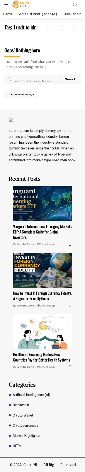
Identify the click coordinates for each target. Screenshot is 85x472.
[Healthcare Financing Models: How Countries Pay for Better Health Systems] (42, 331)
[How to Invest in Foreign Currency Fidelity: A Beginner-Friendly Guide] (42, 270)
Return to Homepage (21, 94)
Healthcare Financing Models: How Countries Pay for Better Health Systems (41, 357)
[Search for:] (36, 79)
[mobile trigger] (8, 4)
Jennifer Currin (25, 244)
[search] (76, 4)
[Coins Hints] (21, 4)
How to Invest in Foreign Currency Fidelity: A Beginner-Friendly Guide (42, 295)
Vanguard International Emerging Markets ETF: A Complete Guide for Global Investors (42, 232)
